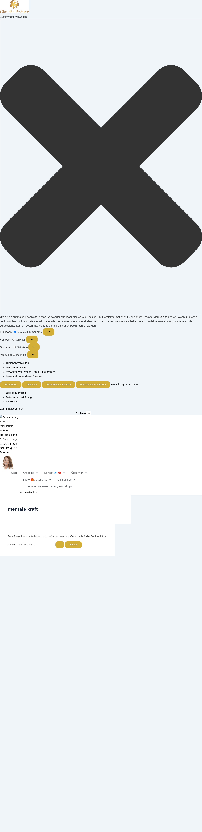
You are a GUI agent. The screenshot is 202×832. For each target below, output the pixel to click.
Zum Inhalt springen (12, 408)
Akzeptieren (10, 384)
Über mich (77, 472)
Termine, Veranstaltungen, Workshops (49, 486)
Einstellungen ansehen (58, 384)
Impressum (12, 401)
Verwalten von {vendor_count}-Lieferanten (30, 371)
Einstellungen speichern (93, 384)
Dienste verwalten (16, 367)
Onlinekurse (64, 479)
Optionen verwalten (17, 363)
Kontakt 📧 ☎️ (52, 472)
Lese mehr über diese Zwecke (24, 376)
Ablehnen (32, 384)
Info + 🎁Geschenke (35, 479)
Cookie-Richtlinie (16, 392)
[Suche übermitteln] (59, 544)
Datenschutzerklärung (19, 397)
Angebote (28, 472)
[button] (101, 167)
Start (14, 472)
